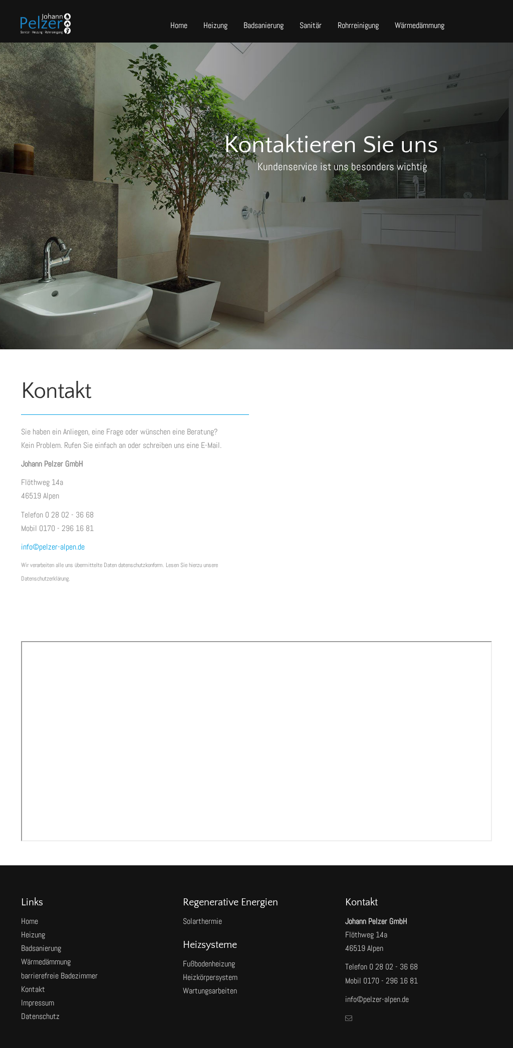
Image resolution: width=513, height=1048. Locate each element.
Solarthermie (202, 921)
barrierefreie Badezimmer (59, 975)
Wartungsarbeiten (210, 990)
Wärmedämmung (419, 25)
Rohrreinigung (358, 25)
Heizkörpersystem (210, 977)
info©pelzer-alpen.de (53, 547)
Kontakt (33, 989)
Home (178, 25)
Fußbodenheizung (209, 963)
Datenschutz (40, 1016)
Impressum (37, 1002)
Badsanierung (263, 25)
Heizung (215, 25)
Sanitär (311, 25)
